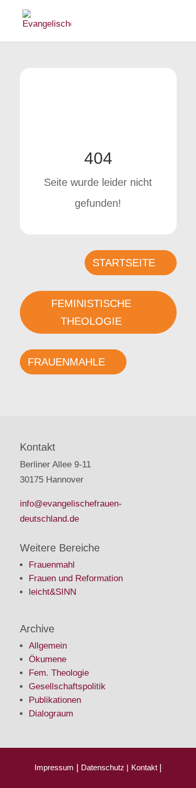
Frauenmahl (52, 565)
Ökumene (47, 659)
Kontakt (145, 767)
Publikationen (55, 700)
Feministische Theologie (91, 312)
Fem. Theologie (59, 673)
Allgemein (48, 646)
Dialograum (51, 714)
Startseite (124, 262)
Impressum (54, 767)
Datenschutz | (105, 767)
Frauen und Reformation (76, 578)
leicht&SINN (52, 592)
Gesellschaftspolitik (67, 686)
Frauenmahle (66, 362)
